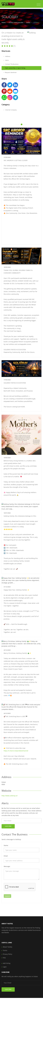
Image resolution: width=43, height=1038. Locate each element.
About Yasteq (7, 947)
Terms (5, 950)
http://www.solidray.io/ (10, 796)
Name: (6, 845)
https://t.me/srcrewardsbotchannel (16, 751)
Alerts (7, 60)
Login (5, 967)
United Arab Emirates (15, 23)
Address (7, 56)
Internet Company (11, 110)
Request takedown (11, 72)
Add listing (6, 963)
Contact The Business (11, 64)
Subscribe (8, 826)
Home (4, 23)
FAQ (4, 958)
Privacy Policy (7, 954)
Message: (7, 866)
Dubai (28, 23)
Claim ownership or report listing (15, 68)
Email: (6, 856)
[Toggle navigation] (39, 4)
